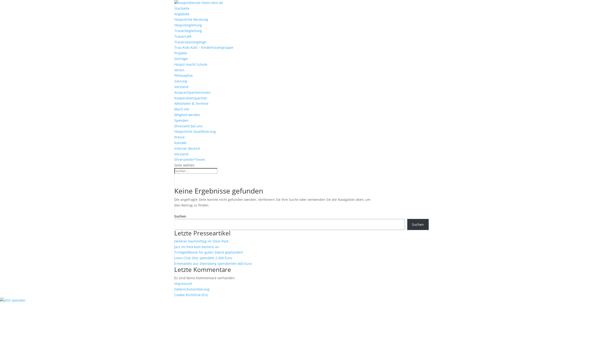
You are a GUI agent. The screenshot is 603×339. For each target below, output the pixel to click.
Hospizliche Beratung (191, 19)
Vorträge (181, 58)
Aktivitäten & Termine (191, 103)
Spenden (181, 120)
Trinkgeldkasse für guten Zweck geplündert (208, 252)
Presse (179, 137)
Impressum (183, 283)
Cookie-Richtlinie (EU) (191, 295)
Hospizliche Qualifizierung (195, 131)
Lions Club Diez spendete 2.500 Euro (203, 258)
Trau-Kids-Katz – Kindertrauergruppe (203, 47)
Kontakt (180, 143)
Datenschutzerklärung (191, 289)
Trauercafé (182, 36)
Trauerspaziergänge (190, 42)
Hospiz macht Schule (190, 64)
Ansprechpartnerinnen (192, 92)
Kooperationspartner (190, 98)
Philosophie (183, 75)
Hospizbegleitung (188, 25)
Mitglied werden (187, 115)
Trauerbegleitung (188, 30)
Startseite (181, 8)
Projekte (180, 53)
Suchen (180, 216)
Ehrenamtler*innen (189, 159)
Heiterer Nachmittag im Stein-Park (201, 241)
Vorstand (181, 87)
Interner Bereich (187, 148)
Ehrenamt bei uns (188, 126)
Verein (179, 70)
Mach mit (181, 109)
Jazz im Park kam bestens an (196, 247)
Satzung (180, 81)
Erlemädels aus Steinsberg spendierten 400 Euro (213, 263)
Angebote (181, 14)
